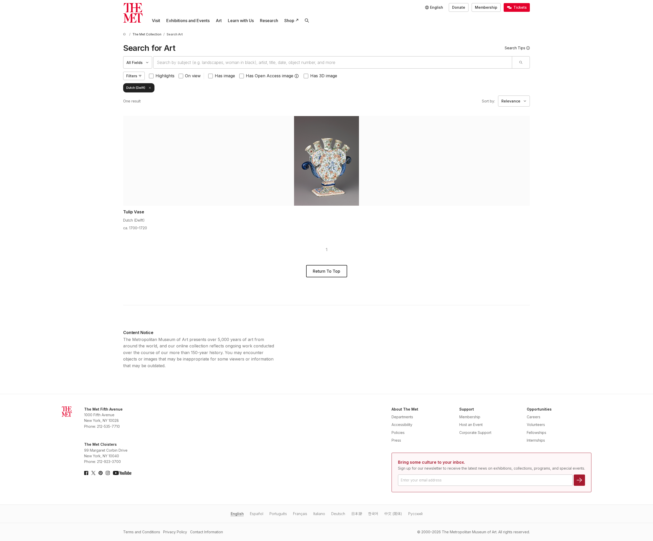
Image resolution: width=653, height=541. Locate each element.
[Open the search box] (307, 20)
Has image (225, 75)
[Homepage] (133, 13)
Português (278, 513)
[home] (125, 34)
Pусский (415, 513)
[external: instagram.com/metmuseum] (108, 473)
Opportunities (539, 409)
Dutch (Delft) (135, 88)
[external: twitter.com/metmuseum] (93, 473)
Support (466, 409)
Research (269, 20)
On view (193, 75)
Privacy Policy (175, 532)
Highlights (164, 75)
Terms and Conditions (141, 532)
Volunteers (536, 424)
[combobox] (332, 62)
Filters (131, 76)
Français (300, 513)
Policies (398, 432)
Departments (402, 417)
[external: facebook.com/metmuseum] (86, 473)
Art (219, 20)
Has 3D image (323, 75)
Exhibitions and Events (188, 20)
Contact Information (206, 532)
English (237, 513)
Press (396, 440)
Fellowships (536, 432)
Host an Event (471, 424)
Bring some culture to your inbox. (431, 462)
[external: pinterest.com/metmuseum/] (101, 473)
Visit (156, 20)
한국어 (373, 513)
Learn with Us (241, 20)
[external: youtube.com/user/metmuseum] (122, 473)
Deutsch (338, 513)
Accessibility (402, 424)
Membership (486, 7)
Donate (458, 7)
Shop (289, 20)
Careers (533, 417)
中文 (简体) (393, 513)
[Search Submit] (521, 62)
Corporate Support (475, 432)
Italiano (319, 513)
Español (256, 513)
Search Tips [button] (515, 48)
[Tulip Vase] (326, 161)
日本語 (356, 513)
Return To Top (326, 271)
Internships (536, 440)
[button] (296, 76)
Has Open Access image (269, 75)
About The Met (405, 409)
